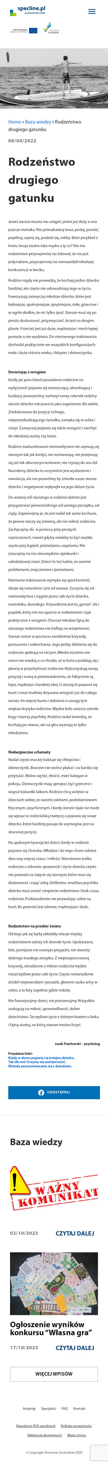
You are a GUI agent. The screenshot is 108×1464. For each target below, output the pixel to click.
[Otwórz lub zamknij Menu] (92, 11)
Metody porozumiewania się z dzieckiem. (40, 1066)
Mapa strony (76, 1435)
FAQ (65, 1409)
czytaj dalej (75, 1234)
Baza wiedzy (38, 122)
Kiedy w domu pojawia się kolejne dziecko (41, 1058)
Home (14, 122)
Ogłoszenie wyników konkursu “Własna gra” (51, 1329)
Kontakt (79, 1409)
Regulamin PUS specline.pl (35, 1426)
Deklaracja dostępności (44, 1435)
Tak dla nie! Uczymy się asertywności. (37, 1062)
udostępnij (58, 1092)
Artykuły (29, 1409)
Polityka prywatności (76, 1426)
